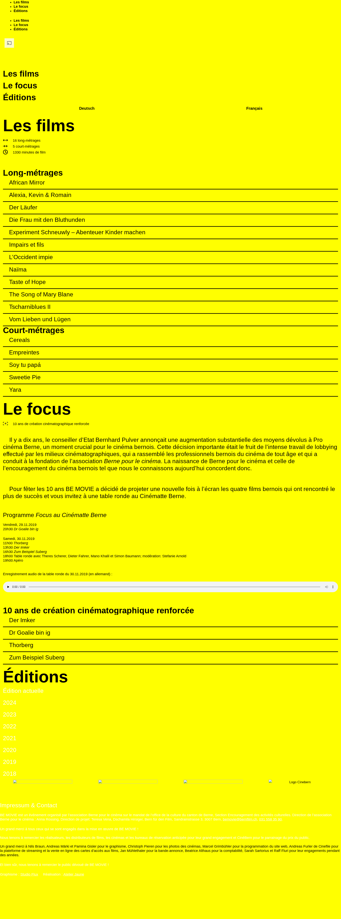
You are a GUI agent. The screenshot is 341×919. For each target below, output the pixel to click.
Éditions (21, 11)
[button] (170, 183)
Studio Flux (29, 874)
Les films (21, 2)
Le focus (21, 6)
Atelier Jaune (73, 874)
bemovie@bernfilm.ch (240, 819)
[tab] (170, 183)
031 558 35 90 (270, 819)
